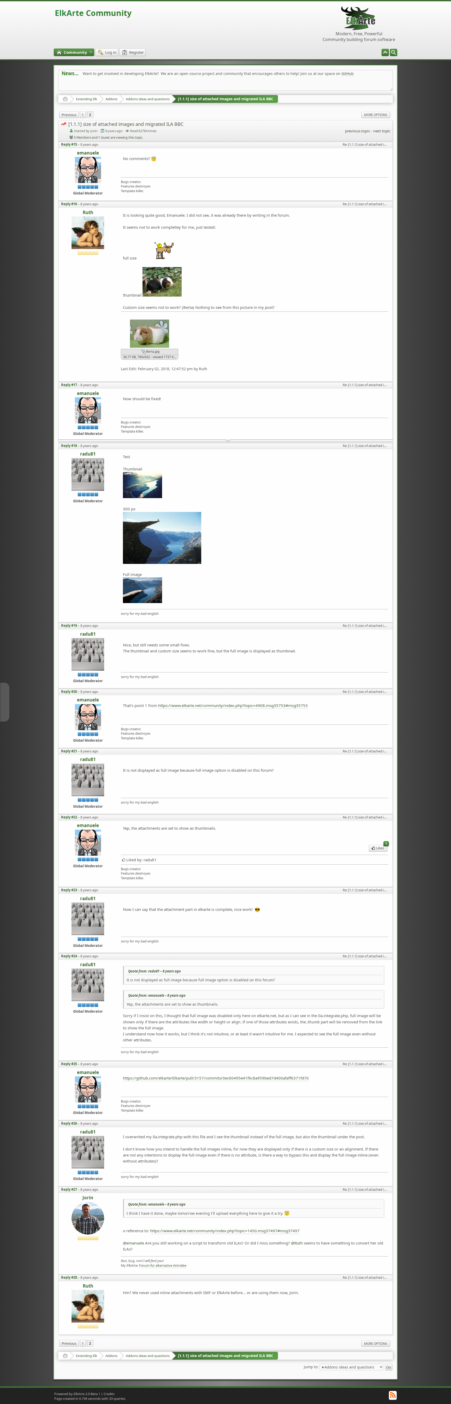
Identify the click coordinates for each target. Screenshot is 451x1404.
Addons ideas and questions (148, 99)
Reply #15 (69, 144)
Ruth (88, 212)
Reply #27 (69, 1189)
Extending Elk (86, 99)
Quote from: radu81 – (154, 971)
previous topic (357, 130)
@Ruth (297, 1243)
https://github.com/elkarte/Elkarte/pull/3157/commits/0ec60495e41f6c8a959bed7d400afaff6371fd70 (216, 1078)
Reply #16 (69, 204)
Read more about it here (83, 85)
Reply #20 (69, 691)
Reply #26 (69, 1123)
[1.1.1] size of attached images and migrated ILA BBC (225, 98)
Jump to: (311, 1366)
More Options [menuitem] (375, 115)
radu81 (88, 454)
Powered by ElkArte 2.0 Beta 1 (77, 1393)
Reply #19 (69, 625)
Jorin (87, 1198)
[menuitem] (393, 52)
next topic (381, 130)
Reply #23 (69, 890)
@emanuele (133, 1243)
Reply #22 (69, 817)
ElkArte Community (93, 13)
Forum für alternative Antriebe (162, 1265)
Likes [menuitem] (381, 847)
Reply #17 (69, 384)
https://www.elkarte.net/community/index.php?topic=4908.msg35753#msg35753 (233, 705)
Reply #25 (69, 1063)
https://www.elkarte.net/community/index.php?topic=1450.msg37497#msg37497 (225, 1230)
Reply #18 (69, 445)
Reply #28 (69, 1277)
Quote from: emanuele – (157, 995)
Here (143, 85)
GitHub (347, 73)
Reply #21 (69, 751)
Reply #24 (69, 956)
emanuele (88, 153)
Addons (111, 99)
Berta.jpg (152, 352)
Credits (109, 1393)
